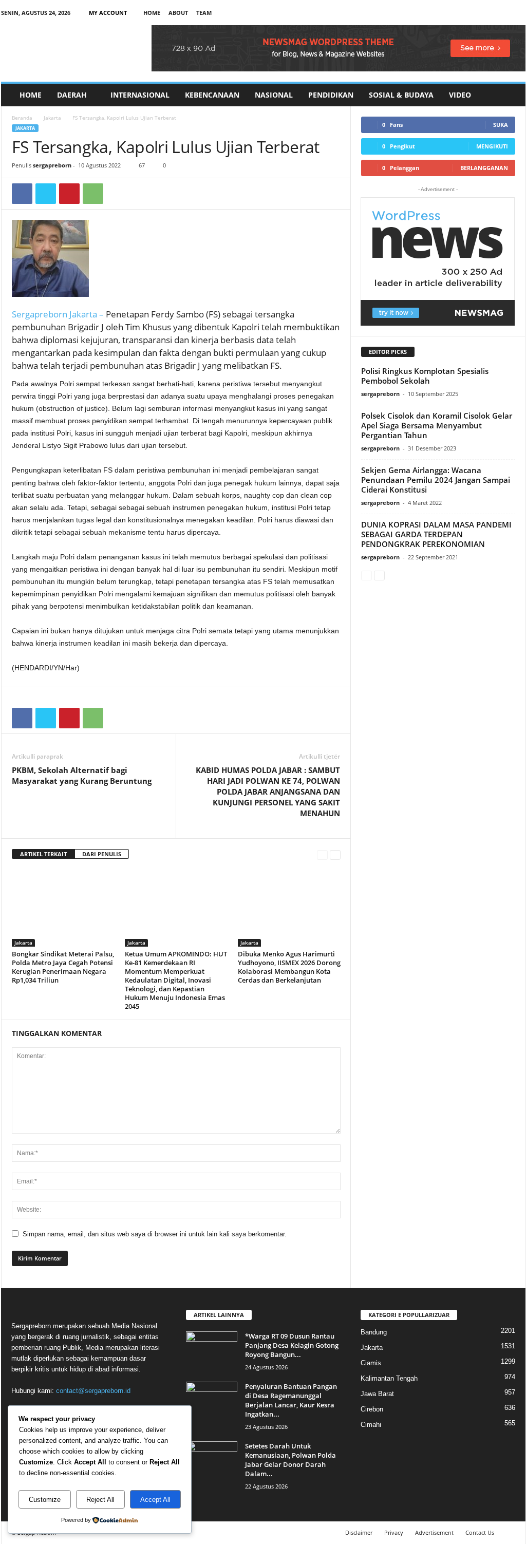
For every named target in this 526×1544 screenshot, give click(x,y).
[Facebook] (470, 12)
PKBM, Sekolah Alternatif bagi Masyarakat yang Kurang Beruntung (82, 775)
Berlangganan (484, 168)
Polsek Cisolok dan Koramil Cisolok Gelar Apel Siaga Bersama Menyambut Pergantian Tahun (436, 425)
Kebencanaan (212, 95)
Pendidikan (330, 95)
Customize (45, 1499)
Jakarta (52, 117)
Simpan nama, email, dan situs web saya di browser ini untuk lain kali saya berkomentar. (155, 1234)
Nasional (274, 95)
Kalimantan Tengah (389, 1378)
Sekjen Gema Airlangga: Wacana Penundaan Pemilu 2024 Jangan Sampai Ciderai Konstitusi (435, 480)
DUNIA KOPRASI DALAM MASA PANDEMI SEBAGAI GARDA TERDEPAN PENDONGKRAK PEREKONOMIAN (436, 534)
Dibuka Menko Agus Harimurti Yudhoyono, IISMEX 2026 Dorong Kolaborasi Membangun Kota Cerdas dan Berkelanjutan (289, 967)
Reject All (100, 1499)
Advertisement (434, 1532)
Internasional (140, 95)
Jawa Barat (377, 1394)
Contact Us (479, 1532)
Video (460, 95)
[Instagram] (486, 12)
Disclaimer (358, 1532)
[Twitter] (45, 193)
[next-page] (335, 854)
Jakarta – (86, 314)
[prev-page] (322, 854)
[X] (502, 12)
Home (151, 12)
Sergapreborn (40, 314)
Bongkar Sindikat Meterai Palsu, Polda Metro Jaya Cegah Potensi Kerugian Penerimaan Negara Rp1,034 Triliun (63, 967)
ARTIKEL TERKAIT (43, 854)
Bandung (374, 1332)
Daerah (72, 95)
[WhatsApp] (93, 193)
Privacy (393, 1532)
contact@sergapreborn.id (93, 1391)
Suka (500, 124)
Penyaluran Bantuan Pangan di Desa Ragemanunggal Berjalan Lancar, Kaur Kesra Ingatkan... (291, 1400)
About (178, 12)
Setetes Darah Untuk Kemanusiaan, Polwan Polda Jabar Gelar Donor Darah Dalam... (290, 1459)
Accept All (155, 1499)
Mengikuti (492, 146)
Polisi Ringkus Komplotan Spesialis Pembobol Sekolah (425, 376)
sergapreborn (52, 165)
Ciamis (371, 1363)
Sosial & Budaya (401, 95)
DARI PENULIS (101, 854)
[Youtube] (518, 12)
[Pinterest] (69, 193)
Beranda (22, 117)
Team (204, 12)
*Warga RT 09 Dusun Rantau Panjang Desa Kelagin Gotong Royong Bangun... (292, 1345)
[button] (510, 95)
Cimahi (371, 1424)
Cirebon (372, 1409)
